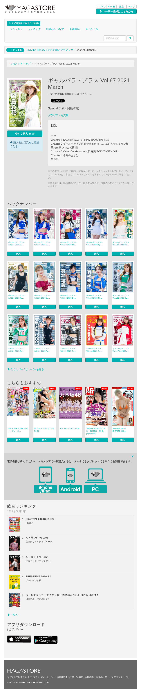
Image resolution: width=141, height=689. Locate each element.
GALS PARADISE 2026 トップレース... (18, 429)
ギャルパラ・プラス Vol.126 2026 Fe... (16, 296)
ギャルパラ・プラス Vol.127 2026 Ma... (121, 243)
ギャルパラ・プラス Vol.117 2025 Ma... (121, 350)
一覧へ (14, 614)
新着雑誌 (75, 28)
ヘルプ (131, 6)
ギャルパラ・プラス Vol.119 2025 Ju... (68, 350)
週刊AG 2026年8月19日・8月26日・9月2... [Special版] (95, 431)
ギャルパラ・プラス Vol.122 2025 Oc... (121, 296)
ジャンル (15, 28)
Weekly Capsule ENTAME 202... (119, 429)
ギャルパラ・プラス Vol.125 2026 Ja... (42, 296)
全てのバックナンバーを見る (27, 369)
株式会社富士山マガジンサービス (112, 677)
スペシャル (91, 28)
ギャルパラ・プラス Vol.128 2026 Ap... (94, 243)
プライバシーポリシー (44, 677)
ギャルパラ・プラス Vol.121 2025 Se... (16, 350)
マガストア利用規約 (17, 677)
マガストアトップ (20, 63)
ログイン (101, 6)
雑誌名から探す (55, 28)
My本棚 (111, 6)
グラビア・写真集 (58, 115)
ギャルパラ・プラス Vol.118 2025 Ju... (94, 350)
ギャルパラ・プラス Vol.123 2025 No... (94, 296)
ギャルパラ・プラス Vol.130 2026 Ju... (42, 243)
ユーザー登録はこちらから (117, 11)
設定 (121, 6)
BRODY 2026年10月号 (69, 428)
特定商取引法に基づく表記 (70, 677)
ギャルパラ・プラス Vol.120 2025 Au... (42, 350)
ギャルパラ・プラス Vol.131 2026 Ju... (16, 243)
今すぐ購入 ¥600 (25, 133)
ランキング (34, 28)
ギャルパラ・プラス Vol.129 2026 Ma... (68, 243)
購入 (18, 253)
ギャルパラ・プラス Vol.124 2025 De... (68, 296)
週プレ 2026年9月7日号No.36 (44, 429)
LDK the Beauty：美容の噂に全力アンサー (51, 49)
